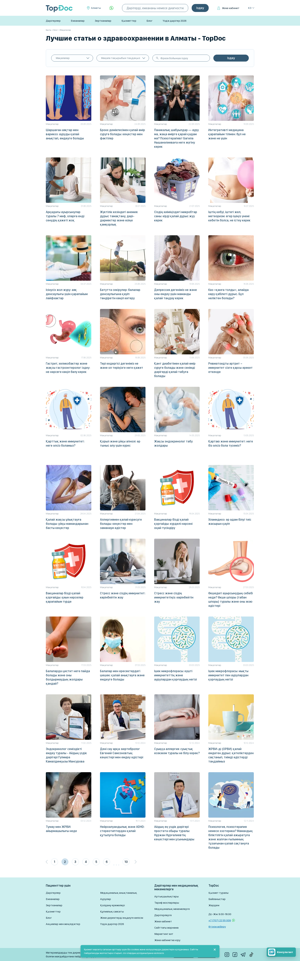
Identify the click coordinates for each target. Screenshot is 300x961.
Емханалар (78, 20)
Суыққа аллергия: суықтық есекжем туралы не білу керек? (177, 751)
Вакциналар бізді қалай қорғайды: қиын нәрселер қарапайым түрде (64, 597)
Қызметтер (129, 20)
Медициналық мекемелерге (172, 909)
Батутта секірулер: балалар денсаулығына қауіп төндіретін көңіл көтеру (120, 294)
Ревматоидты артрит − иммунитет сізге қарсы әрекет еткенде (230, 368)
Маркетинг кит (163, 934)
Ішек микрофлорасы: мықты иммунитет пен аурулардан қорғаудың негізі (228, 675)
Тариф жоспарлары (166, 902)
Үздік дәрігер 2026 (174, 20)
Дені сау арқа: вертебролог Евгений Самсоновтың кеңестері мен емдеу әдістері (121, 753)
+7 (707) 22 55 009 (220, 920)
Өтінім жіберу (217, 926)
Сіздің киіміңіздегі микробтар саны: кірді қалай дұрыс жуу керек (175, 216)
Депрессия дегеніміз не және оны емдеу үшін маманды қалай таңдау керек (175, 294)
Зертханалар (103, 20)
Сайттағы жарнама (166, 927)
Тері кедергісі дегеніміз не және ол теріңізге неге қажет (121, 365)
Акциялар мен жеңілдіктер (63, 924)
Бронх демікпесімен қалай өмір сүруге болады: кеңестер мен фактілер (122, 134)
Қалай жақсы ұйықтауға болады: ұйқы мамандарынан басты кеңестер (67, 524)
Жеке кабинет (230, 8)
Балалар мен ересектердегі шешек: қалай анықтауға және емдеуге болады (122, 675)
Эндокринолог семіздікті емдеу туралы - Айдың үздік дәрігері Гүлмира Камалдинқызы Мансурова (66, 755)
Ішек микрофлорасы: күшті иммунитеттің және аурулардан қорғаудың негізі (175, 675)
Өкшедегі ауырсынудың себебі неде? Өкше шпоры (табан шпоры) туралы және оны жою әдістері (230, 599)
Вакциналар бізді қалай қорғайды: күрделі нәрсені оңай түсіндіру (173, 524)
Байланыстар (217, 899)
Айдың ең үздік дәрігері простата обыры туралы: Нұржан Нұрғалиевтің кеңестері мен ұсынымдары (174, 833)
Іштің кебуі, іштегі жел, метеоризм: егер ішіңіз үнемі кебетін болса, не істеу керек (229, 216)
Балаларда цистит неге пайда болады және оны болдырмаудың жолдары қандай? (68, 677)
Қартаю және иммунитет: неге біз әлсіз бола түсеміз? (230, 443)
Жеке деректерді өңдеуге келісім (121, 917)
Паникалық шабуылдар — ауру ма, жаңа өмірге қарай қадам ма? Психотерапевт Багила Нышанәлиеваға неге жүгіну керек (176, 138)
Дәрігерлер (53, 20)
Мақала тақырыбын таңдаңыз (120, 58)
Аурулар (105, 899)
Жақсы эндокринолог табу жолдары (173, 443)
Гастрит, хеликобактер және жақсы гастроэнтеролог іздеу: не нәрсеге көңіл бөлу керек (68, 368)
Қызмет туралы (218, 892)
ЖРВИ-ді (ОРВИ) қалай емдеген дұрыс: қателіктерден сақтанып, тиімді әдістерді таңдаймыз (231, 755)
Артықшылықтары (166, 896)
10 (126, 862)
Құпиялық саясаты (112, 911)
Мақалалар (63, 58)
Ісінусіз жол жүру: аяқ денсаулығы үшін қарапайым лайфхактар (67, 294)
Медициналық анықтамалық (118, 892)
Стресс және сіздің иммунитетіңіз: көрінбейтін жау (173, 597)
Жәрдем (214, 905)
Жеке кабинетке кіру (167, 940)
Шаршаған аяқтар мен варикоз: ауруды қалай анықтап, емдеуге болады (65, 134)
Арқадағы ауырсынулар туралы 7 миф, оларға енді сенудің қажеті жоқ (65, 216)
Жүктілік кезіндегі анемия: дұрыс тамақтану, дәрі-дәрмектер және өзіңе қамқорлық (119, 218)
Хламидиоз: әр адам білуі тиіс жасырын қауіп (229, 521)
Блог (149, 20)
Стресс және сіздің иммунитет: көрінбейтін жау (122, 595)
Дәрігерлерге (163, 915)
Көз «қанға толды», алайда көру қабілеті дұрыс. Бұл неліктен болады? (228, 294)
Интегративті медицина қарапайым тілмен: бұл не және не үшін (227, 134)
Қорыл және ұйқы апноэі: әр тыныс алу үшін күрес (120, 443)
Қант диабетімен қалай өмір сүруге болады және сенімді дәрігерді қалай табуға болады (174, 370)
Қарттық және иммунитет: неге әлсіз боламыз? (65, 443)
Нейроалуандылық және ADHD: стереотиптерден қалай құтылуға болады (122, 831)
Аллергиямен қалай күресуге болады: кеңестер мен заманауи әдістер (121, 524)
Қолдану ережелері (112, 905)
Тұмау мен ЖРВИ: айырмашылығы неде (61, 829)
